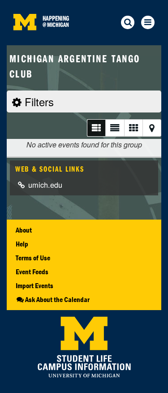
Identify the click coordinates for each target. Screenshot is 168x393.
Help (22, 243)
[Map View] (151, 128)
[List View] (96, 128)
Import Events (34, 285)
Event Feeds (32, 271)
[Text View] (114, 128)
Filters (38, 101)
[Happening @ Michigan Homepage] (25, 40)
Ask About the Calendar (57, 299)
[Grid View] (133, 128)
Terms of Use (33, 257)
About (24, 229)
